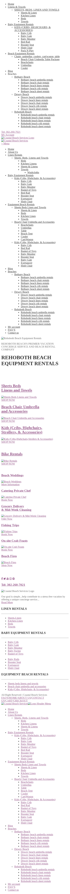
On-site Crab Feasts (14, 540)
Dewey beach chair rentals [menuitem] (34, 855)
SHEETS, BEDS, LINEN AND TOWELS (36, 9)
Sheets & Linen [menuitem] (29, 767)
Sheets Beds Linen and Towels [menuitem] (30, 764)
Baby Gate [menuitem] (26, 741)
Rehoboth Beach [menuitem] (23, 866)
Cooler (24, 68)
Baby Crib (26, 33)
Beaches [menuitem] (12, 828)
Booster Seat (27, 44)
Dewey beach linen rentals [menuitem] (34, 857)
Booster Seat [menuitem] (27, 752)
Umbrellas (26, 65)
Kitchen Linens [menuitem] (29, 723)
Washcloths (33, 172)
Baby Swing (14, 650)
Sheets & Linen (29, 12)
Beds (23, 18)
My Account (7, 134)
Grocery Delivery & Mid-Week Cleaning (16, 507)
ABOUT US (24, 697)
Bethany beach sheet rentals (35, 91)
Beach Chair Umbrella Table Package (40, 59)
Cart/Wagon (27, 239)
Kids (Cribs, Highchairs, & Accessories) (35, 178)
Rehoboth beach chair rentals (36, 117)
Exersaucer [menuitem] (26, 755)
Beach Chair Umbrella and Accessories (34, 222)
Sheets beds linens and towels (23, 683)
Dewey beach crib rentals (34, 106)
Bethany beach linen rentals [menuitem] (35, 840)
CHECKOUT (20, 700)
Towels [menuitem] (24, 729)
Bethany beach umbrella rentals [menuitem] (37, 834)
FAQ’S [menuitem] (11, 887)
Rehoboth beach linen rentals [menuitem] (36, 875)
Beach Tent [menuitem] (27, 790)
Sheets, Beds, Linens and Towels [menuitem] (31, 717)
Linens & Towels (17, 7)
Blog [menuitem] (10, 825)
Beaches (12, 271)
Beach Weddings (12, 475)
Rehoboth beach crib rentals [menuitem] (35, 878)
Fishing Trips (10, 525)
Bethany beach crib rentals (34, 88)
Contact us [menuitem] (13, 889)
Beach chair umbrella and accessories (27, 686)
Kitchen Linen (28, 15)
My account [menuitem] (14, 884)
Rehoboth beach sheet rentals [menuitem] (36, 881)
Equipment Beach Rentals (21, 204)
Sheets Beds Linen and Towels (30, 207)
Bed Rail (25, 41)
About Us (13, 152)
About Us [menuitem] (13, 712)
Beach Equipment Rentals (21, 53)
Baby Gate (26, 36)
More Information (10, 484)
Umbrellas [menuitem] (26, 785)
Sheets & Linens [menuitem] (29, 726)
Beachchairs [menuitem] (27, 782)
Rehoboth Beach (23, 111)
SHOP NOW (8, 400)
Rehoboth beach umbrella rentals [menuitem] (38, 869)
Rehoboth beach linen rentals (36, 120)
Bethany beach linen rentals (35, 85)
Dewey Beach (21, 94)
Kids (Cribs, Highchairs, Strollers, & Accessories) (21, 430)
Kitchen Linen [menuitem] (28, 773)
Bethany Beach (22, 76)
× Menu (5, 143)
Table (24, 230)
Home (11, 4)
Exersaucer (26, 198)
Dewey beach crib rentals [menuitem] (34, 860)
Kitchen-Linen (15, 620)
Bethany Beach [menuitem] (22, 831)
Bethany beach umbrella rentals (37, 79)
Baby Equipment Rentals (21, 24)
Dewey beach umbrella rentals (36, 97)
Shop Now (7, 565)
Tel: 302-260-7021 (11, 132)
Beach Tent (27, 233)
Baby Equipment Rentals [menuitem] (21, 732)
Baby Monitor (28, 39)
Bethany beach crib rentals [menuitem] (34, 843)
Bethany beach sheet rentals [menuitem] (35, 846)
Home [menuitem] (11, 709)
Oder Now (6, 518)
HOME (13, 697)
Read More (7, 602)
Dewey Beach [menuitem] (21, 849)
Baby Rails (13, 659)
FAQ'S (4, 697)
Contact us (13, 332)
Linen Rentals (15, 155)
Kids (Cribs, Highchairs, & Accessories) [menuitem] (35, 735)
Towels (24, 21)
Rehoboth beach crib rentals (35, 123)
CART (8, 700)
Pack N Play (27, 50)
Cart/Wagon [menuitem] (27, 796)
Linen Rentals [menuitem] (15, 715)
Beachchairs (27, 62)
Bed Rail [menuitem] (25, 750)
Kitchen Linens (29, 163)
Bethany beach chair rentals (35, 82)
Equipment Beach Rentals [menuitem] (21, 761)
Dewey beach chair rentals (34, 103)
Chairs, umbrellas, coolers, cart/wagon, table (37, 56)
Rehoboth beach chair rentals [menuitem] (36, 872)
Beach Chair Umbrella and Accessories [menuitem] (34, 779)
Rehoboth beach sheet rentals (36, 126)
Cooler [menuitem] (24, 793)
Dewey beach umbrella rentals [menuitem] (36, 852)
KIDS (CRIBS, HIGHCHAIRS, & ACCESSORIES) (32, 29)
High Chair (26, 47)
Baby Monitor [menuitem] (28, 744)
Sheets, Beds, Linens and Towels (31, 157)
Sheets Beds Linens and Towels (16, 388)
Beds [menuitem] (23, 720)
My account (14, 327)
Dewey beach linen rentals (34, 100)
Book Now (7, 500)
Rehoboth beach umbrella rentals (38, 114)
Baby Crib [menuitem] (26, 738)
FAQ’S (11, 329)
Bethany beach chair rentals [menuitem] (35, 837)
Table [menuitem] (24, 787)
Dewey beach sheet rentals (34, 109)
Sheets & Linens (29, 166)
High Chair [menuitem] (26, 758)
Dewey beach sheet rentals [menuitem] (34, 863)
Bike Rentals (11, 454)
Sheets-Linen (14, 618)
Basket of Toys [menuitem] (28, 747)
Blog (10, 71)
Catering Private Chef (16, 490)
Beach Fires (9, 556)
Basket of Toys (28, 190)
